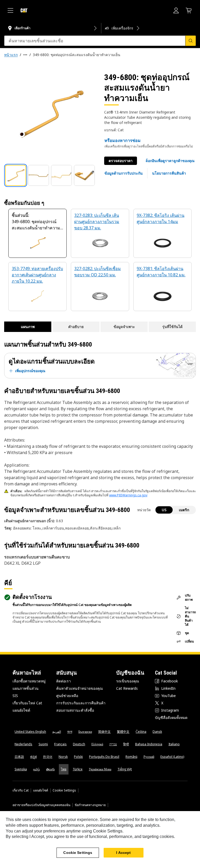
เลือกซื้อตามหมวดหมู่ (29, 681)
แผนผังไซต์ (21, 710)
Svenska (21, 769)
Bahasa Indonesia (148, 744)
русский (148, 756)
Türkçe (78, 769)
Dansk (157, 731)
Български (85, 731)
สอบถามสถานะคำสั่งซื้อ (75, 710)
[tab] (15, 175)
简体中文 (104, 731)
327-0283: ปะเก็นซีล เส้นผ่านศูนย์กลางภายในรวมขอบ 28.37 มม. (96, 221)
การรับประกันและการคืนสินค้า (80, 702)
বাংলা (69, 731)
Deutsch (79, 744)
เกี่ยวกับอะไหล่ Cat (27, 702)
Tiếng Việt (124, 769)
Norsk (63, 756)
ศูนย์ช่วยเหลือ (67, 695)
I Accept (123, 852)
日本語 (19, 756)
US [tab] (164, 509)
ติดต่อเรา (63, 681)
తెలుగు (50, 769)
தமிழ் (36, 769)
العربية (56, 731)
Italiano (174, 744)
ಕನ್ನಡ (33, 756)
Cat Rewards (127, 688)
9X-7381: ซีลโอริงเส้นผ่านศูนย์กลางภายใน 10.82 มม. (161, 272)
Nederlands (23, 744)
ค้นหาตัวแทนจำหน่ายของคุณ (79, 688)
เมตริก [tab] (184, 509)
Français (60, 744)
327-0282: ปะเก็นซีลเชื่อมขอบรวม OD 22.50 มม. (97, 272)
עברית (113, 744)
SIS (15, 695)
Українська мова (100, 769)
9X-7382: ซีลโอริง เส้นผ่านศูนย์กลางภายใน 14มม (160, 218)
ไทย (63, 769)
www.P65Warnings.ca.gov (128, 495)
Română (131, 756)
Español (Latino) (172, 756)
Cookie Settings (64, 790)
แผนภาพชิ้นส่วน (25, 688)
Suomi (43, 744)
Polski (78, 756)
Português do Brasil (104, 756)
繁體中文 (123, 731)
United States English (30, 731)
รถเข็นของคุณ (127, 681)
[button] (170, 161)
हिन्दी (126, 744)
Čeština (141, 731)
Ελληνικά (97, 744)
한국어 (47, 756)
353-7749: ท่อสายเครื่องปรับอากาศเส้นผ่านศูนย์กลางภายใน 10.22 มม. (37, 275)
